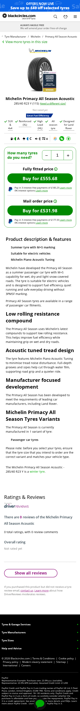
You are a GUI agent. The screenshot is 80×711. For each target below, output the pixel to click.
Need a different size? (53, 103)
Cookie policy (66, 658)
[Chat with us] (40, 704)
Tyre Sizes (8, 640)
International (10, 665)
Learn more (66, 187)
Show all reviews (31, 573)
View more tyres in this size (26, 42)
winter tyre (37, 471)
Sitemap (61, 662)
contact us (27, 590)
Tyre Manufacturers (14, 632)
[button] (55, 17)
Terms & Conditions (43, 658)
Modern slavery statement (37, 662)
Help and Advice (12, 648)
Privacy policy (10, 662)
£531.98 (48, 210)
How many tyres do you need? (22, 155)
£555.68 (48, 178)
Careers (26, 665)
